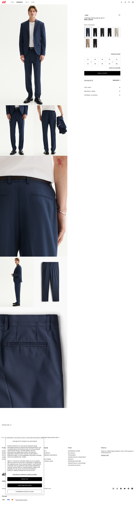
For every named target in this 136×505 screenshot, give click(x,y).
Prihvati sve (24, 479)
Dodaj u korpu (102, 73)
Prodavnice (72, 455)
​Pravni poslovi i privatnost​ (77, 457)
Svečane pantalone (33, 437)
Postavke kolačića (74, 465)
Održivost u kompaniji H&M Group (46, 455)
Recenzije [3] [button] (88, 80)
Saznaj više (105, 455)
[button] (86, 15)
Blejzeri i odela (20, 437)
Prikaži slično (115, 54)
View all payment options (21, 500)
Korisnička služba (74, 451)
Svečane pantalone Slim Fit (50, 437)
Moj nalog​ (71, 453)
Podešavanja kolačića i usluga (25, 491)
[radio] (88, 32)
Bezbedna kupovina (74, 461)
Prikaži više (6, 425)
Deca (27, 2)
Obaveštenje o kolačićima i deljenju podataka (25, 474)
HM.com (3, 437)
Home (33, 2)
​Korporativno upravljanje (44, 461)
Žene (12, 2)
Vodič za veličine (114, 68)
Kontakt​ (71, 459)
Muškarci (20, 2)
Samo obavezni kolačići (24, 485)
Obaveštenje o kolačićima (76, 463)
